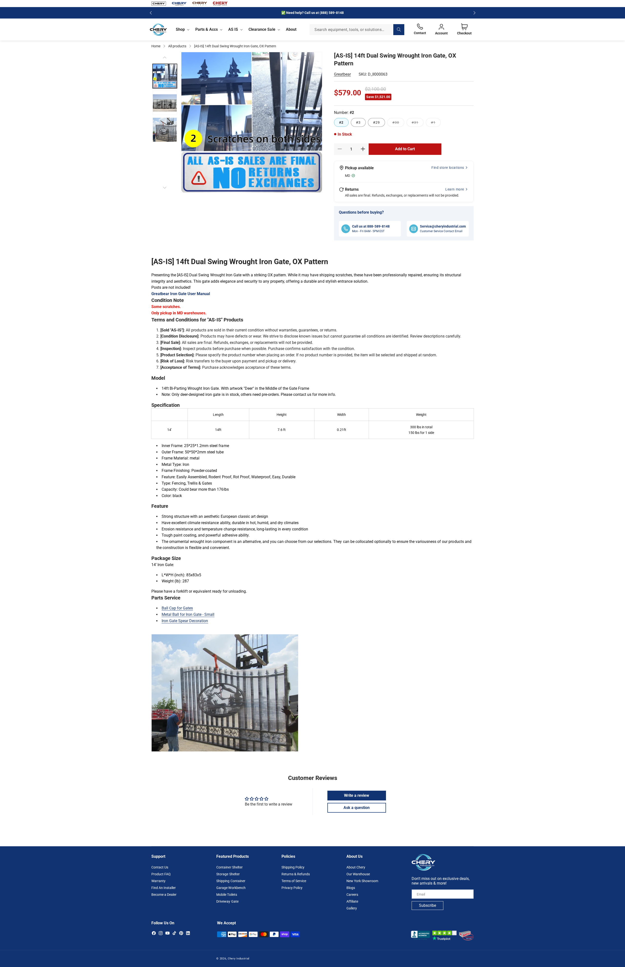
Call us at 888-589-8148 (371, 226)
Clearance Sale (262, 29)
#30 (398, 123)
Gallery (351, 908)
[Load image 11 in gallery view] (165, 130)
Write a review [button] (356, 795)
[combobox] (357, 29)
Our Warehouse (358, 874)
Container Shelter (229, 867)
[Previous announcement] (150, 12)
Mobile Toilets (226, 895)
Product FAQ (161, 874)
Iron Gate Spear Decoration (185, 620)
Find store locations (447, 167)
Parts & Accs (206, 29)
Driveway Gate (227, 901)
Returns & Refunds (295, 874)
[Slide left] (164, 57)
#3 (358, 122)
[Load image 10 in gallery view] (165, 103)
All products (177, 46)
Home (155, 46)
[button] (181, 29)
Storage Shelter (228, 874)
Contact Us (159, 867)
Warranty (158, 881)
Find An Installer (163, 888)
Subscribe (427, 905)
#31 (418, 123)
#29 (376, 122)
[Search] (398, 29)
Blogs (350, 888)
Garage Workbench (230, 888)
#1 (436, 123)
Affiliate (352, 901)
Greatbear (342, 74)
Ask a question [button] (357, 807)
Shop (180, 29)
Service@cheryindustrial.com (443, 226)
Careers (352, 895)
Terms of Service (293, 881)
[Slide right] (164, 187)
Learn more (454, 189)
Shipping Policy (292, 867)
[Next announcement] (474, 12)
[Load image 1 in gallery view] (165, 76)
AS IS (233, 29)
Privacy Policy (291, 888)
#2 (341, 122)
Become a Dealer (164, 895)
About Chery (355, 867)
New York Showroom (362, 881)
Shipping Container (230, 881)
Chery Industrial (239, 958)
